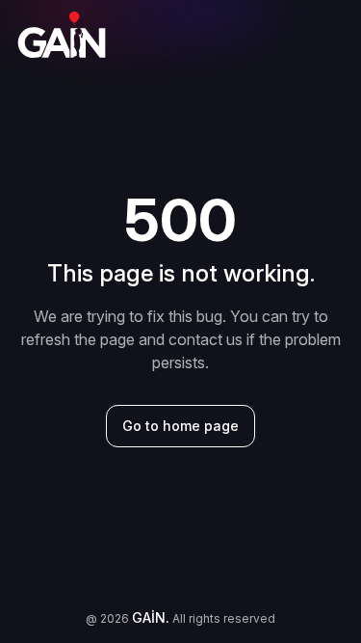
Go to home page (180, 425)
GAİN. (150, 617)
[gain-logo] (61, 35)
